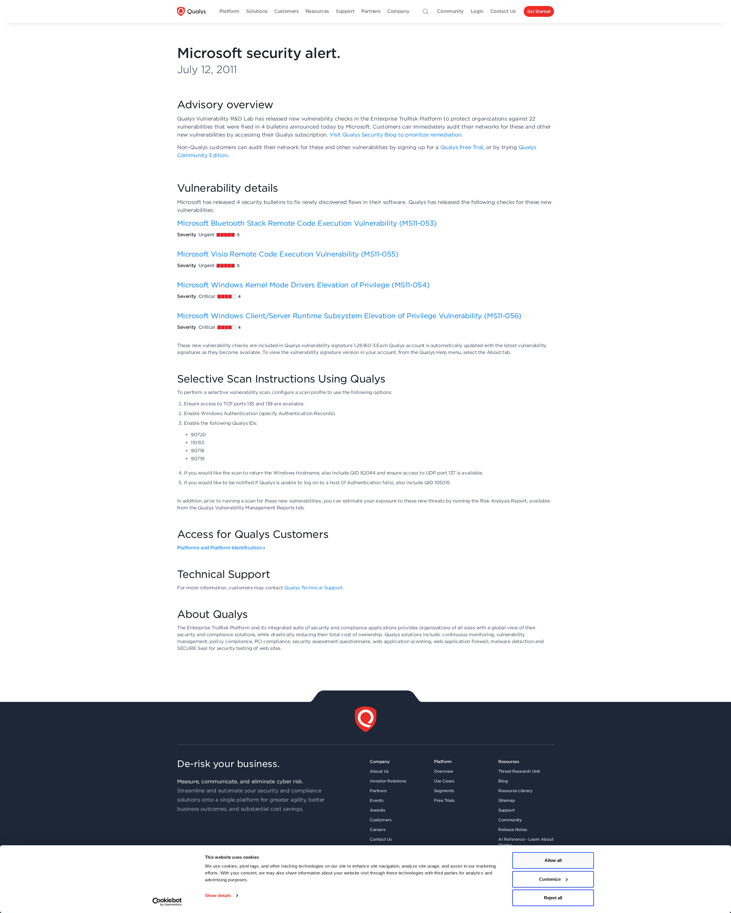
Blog (503, 781)
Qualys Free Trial (461, 147)
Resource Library (515, 790)
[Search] (425, 11)
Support (506, 810)
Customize (550, 879)
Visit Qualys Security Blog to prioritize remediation (395, 135)
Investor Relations (388, 781)
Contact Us (381, 839)
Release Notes (512, 829)
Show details (218, 895)
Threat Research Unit (519, 771)
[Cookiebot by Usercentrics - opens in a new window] (167, 902)
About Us (379, 771)
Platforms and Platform (219, 547)
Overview (443, 771)
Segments (444, 790)
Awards (377, 810)
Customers (380, 820)
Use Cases (444, 781)
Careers (377, 829)
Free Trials (444, 800)
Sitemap (506, 800)
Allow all (553, 860)
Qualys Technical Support (313, 587)
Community (510, 820)
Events (376, 800)
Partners (378, 790)
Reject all (553, 897)
